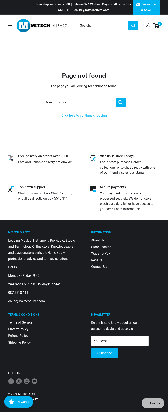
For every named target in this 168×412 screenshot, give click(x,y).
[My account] (148, 25)
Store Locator (101, 247)
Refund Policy (18, 336)
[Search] (133, 25)
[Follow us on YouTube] (34, 381)
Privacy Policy (18, 329)
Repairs (96, 260)
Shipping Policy (19, 342)
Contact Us (99, 267)
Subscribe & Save (148, 7)
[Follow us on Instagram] (27, 381)
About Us (97, 240)
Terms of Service (20, 322)
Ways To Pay (100, 253)
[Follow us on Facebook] (11, 381)
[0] (156, 25)
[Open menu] (10, 25)
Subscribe (104, 353)
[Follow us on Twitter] (19, 381)
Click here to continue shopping (84, 115)
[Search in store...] (121, 102)
